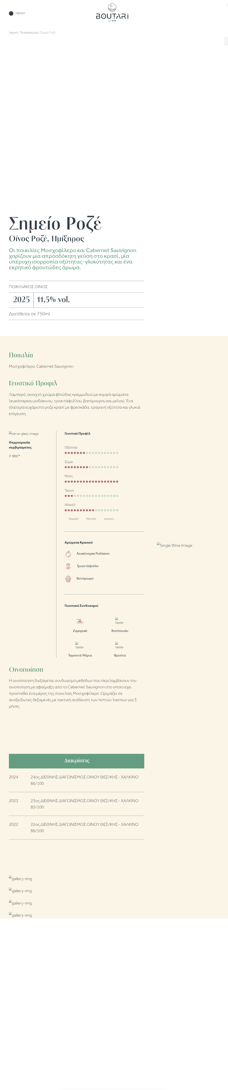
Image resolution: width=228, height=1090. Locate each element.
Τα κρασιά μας (29, 32)
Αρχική (13, 32)
